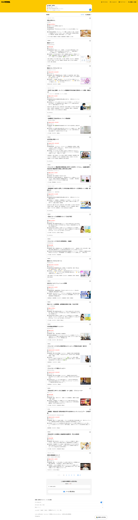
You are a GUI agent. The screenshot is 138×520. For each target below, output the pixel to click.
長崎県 (42, 510)
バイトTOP (37, 510)
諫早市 (46, 510)
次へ (78, 475)
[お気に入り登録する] (90, 18)
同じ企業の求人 (50, 112)
